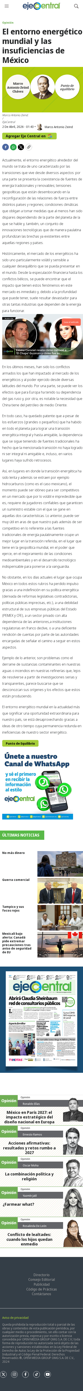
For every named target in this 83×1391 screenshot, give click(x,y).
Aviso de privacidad (15, 1317)
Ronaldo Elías (31, 1104)
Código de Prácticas (41, 1289)
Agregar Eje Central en (26, 136)
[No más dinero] (60, 864)
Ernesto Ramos (32, 1134)
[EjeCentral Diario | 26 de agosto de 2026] (41, 1020)
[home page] (41, 6)
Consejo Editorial (41, 1279)
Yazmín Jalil (30, 1196)
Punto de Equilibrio (20, 743)
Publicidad (42, 1284)
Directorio (41, 1274)
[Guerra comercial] (60, 891)
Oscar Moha (31, 1165)
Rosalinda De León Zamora (34, 1227)
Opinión (8, 23)
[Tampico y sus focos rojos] (60, 918)
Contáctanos (41, 1293)
